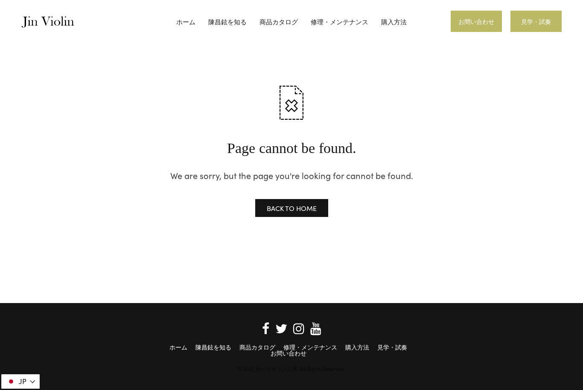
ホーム (185, 21)
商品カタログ (278, 21)
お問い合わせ (476, 21)
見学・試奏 (536, 21)
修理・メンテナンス (339, 21)
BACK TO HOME (292, 208)
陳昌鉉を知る (227, 21)
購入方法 (394, 21)
